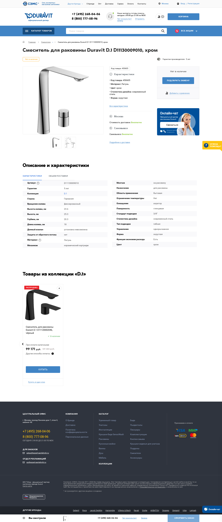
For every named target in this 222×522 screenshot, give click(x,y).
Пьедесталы (136, 425)
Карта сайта (27, 486)
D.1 (65, 193)
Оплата (130, 4)
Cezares (165, 510)
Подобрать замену (178, 81)
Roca (84, 510)
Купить (43, 369)
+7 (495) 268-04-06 (86, 14)
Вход (183, 3)
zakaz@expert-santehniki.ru (37, 453)
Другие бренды (74, 4)
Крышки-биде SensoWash (111, 434)
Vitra (185, 510)
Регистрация (193, 3)
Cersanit (175, 510)
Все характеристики (118, 106)
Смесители (135, 453)
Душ (101, 453)
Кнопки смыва (137, 439)
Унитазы (103, 425)
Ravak (136, 510)
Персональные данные (77, 437)
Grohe (144, 510)
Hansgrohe (110, 510)
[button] (22, 344)
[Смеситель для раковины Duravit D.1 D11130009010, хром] (65, 518)
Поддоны (134, 448)
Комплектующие (138, 434)
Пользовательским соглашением (152, 487)
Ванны (102, 448)
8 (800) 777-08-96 (85, 19)
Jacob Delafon (96, 510)
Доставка (109, 4)
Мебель (102, 458)
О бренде (90, 4)
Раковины (104, 439)
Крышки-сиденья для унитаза (145, 444)
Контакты (142, 4)
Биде (132, 420)
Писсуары (135, 429)
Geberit (76, 510)
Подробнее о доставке (119, 142)
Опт (99, 4)
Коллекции (105, 464)
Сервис (120, 4)
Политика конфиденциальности (76, 430)
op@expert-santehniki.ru (36, 462)
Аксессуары (136, 458)
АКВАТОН (154, 510)
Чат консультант (124, 19)
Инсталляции (105, 429)
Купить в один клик (36, 382)
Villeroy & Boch (124, 510)
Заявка (144, 518)
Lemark (193, 510)
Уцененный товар (107, 420)
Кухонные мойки (107, 444)
